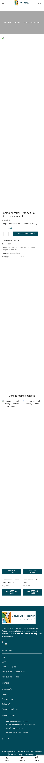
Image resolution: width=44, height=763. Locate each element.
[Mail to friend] (19, 257)
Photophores (7, 699)
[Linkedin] (8, 738)
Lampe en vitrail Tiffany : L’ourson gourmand (11, 581)
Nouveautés (7, 689)
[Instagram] (5, 738)
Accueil (7, 22)
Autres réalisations (9, 709)
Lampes (16, 22)
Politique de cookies (10, 677)
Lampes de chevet (31, 22)
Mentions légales (9, 667)
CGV (4, 662)
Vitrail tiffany (15, 253)
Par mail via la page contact (17, 732)
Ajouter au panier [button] (12, 571)
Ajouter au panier (26, 234)
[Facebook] (15, 257)
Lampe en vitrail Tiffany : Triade (31, 581)
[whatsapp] (23, 257)
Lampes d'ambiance (27, 247)
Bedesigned (31, 754)
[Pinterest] (17, 257)
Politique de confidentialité (13, 672)
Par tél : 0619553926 (14, 728)
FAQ (3, 657)
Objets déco (7, 704)
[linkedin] (21, 257)
